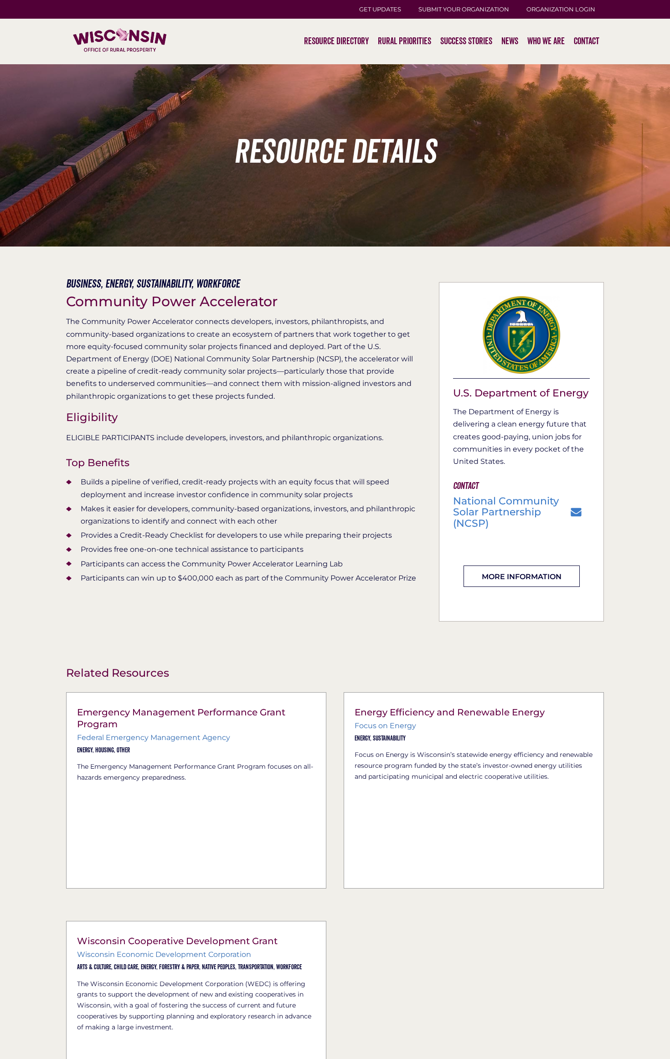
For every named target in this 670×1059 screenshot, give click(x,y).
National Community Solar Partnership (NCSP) (506, 512)
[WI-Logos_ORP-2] (119, 11)
